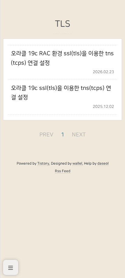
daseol (103, 163)
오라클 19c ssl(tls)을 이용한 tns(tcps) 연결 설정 (61, 93)
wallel (77, 163)
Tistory (43, 163)
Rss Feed (62, 171)
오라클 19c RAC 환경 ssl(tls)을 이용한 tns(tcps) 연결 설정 (62, 58)
